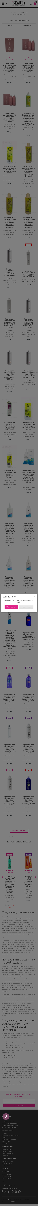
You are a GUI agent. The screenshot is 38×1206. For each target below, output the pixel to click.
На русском (11, 607)
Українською (26, 607)
